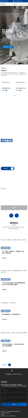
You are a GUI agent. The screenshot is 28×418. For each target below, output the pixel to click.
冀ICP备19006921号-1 (6, 413)
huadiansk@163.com (18, 1)
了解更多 (5, 47)
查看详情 (4, 90)
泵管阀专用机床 (6, 88)
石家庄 (11, 415)
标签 (14, 415)
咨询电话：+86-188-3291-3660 (14, 374)
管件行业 (14, 207)
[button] (11, 215)
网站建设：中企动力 (5, 415)
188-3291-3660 (5, 1)
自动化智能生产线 (20, 88)
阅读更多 (4, 258)
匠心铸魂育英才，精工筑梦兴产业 (11, 314)
